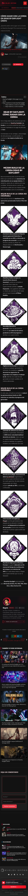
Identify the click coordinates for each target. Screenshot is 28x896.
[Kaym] (2, 54)
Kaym (5, 608)
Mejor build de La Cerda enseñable (14, 106)
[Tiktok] (12, 874)
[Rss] (23, 874)
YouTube (22, 607)
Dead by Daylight (17, 49)
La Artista (10, 477)
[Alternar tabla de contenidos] (24, 97)
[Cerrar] (25, 881)
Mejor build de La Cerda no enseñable (15, 104)
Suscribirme (13, 886)
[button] (7, 636)
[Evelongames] (9, 3)
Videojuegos (8, 49)
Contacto (11, 890)
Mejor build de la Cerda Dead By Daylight (14, 103)
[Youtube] (9, 874)
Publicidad (7, 892)
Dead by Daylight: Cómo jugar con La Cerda (13, 100)
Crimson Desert (19, 7)
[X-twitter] (17, 874)
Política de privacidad (19, 892)
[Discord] (14, 874)
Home (2, 49)
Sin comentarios (23, 57)
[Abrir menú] (25, 3)
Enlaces (24, 890)
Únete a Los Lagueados (18, 890)
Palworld (14, 7)
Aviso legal (12, 892)
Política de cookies (14, 893)
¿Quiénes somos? (5, 890)
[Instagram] (20, 874)
